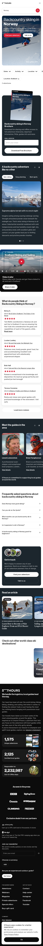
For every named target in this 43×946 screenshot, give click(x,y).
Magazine (6, 896)
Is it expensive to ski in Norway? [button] (13, 525)
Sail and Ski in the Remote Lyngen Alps (22, 368)
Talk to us (27, 35)
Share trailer (10, 287)
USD (5, 864)
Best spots (33, 177)
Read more (8, 331)
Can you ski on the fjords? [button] (11, 510)
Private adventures (9, 900)
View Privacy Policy (11, 934)
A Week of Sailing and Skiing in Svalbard (22, 391)
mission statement (33, 730)
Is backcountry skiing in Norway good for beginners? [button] (16, 532)
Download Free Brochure (21, 151)
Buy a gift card (8, 908)
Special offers (7, 904)
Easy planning (21, 177)
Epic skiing (7, 177)
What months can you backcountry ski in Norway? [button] (16, 518)
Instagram (27, 896)
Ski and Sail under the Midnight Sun (20, 343)
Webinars (6, 892)
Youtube (26, 904)
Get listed (7, 876)
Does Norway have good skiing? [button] (13, 504)
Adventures (6, 888)
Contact (26, 888)
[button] (39, 167)
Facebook (27, 900)
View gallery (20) (32, 62)
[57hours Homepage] (6, 3)
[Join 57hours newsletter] (39, 853)
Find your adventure (12, 35)
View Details (6, 470)
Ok (21, 940)
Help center (27, 892)
